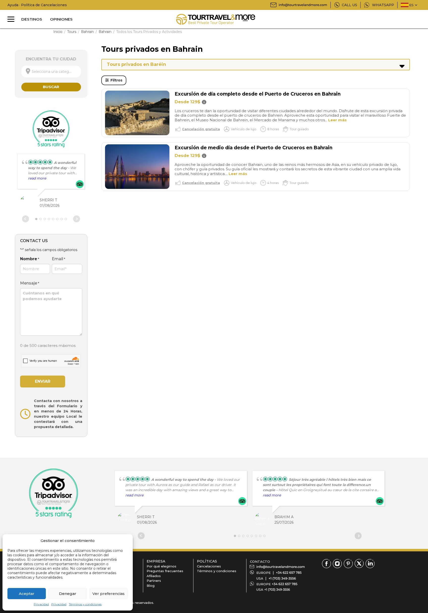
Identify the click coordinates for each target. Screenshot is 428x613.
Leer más (337, 120)
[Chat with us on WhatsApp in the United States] (277, 589)
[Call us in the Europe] (289, 573)
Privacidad (41, 604)
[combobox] (51, 71)
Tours (71, 31)
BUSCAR (51, 86)
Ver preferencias (108, 593)
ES (411, 5)
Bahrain (87, 31)
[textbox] (51, 71)
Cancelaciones (209, 566)
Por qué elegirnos (161, 566)
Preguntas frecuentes (165, 571)
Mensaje (29, 283)
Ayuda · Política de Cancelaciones (37, 5)
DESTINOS (31, 19)
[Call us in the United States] (282, 578)
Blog (151, 585)
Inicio (57, 31)
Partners (154, 581)
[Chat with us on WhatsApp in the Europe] (284, 584)
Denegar (67, 593)
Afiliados (154, 576)
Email (58, 258)
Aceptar (26, 593)
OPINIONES (61, 19)
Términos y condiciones (85, 604)
